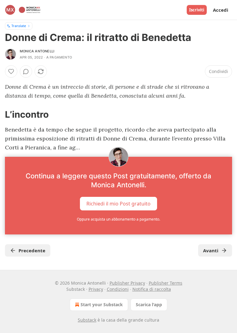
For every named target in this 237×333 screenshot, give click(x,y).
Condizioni (118, 289)
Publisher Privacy (127, 283)
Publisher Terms (165, 283)
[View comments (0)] (26, 71)
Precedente (32, 250)
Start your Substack (102, 304)
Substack (87, 320)
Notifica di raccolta (151, 289)
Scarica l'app (149, 304)
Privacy (96, 289)
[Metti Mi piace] (11, 71)
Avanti (210, 250)
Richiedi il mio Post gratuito (118, 203)
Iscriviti (196, 10)
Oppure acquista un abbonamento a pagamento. (118, 219)
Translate (18, 25)
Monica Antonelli (37, 51)
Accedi (220, 10)
